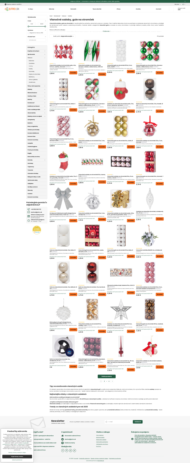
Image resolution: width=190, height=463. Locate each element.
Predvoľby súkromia (84, 458)
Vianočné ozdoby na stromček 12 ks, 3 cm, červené (149, 141)
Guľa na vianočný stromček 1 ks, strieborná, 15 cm (60, 359)
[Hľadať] (171, 9)
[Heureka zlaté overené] (36, 234)
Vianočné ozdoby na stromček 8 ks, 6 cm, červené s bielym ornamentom (149, 287)
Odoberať (138, 422)
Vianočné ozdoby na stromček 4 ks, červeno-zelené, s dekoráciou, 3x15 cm (90, 66)
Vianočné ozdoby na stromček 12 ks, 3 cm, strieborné (91, 214)
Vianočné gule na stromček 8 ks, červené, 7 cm (149, 177)
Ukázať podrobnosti (17, 460)
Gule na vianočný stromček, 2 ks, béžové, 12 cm (63, 287)
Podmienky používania (115, 458)
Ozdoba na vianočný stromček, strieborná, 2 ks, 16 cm (149, 212)
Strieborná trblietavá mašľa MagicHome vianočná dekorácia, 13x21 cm (63, 214)
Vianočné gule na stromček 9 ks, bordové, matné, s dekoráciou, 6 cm (91, 359)
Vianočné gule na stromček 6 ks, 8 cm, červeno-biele (62, 139)
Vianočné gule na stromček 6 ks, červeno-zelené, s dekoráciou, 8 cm (91, 104)
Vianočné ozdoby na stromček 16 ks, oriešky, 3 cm (89, 324)
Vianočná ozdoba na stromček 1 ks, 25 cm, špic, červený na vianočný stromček (120, 361)
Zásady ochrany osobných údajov (99, 458)
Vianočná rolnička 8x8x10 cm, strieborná (149, 250)
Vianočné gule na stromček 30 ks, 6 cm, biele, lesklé (119, 66)
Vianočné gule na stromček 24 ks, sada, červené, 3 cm (91, 250)
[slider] (28, 26)
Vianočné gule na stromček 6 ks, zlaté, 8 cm (120, 141)
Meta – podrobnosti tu (20, 444)
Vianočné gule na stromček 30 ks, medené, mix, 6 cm (149, 324)
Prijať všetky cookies (17, 456)
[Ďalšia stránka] (112, 381)
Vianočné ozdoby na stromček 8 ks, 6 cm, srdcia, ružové (120, 177)
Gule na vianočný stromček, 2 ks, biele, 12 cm (62, 250)
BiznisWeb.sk (101, 460)
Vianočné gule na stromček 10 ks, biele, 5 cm (62, 104)
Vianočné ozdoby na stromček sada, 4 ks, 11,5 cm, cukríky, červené (63, 66)
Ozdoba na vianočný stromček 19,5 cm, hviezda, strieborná (119, 324)
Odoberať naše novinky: (58, 423)
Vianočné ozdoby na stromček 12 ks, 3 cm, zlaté (91, 141)
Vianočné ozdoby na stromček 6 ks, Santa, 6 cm (91, 175)
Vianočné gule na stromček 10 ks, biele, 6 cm (120, 250)
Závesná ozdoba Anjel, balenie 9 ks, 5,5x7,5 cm (120, 286)
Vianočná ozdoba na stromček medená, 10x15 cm (149, 361)
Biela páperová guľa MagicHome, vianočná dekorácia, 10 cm (60, 323)
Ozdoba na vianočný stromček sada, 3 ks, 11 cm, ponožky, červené (63, 177)
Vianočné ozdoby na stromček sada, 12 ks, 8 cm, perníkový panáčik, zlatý (120, 214)
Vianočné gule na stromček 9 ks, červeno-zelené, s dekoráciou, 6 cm (149, 66)
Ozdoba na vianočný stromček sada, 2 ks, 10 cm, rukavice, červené (120, 104)
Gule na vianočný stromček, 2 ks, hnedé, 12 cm (149, 104)
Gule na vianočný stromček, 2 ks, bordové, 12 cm (91, 287)
